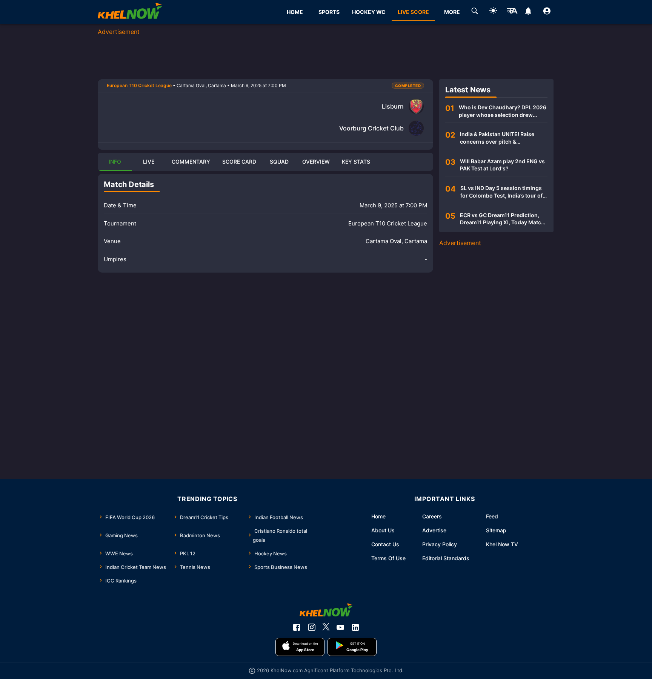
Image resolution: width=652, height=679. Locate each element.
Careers (432, 516)
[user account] (547, 12)
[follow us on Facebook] (296, 627)
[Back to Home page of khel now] (130, 11)
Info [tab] (115, 161)
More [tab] (452, 12)
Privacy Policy (439, 544)
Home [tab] (295, 12)
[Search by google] (474, 12)
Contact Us (385, 544)
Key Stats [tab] (356, 161)
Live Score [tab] (413, 12)
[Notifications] (528, 12)
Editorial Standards (445, 558)
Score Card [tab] (239, 161)
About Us (383, 530)
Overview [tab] (316, 161)
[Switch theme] (493, 12)
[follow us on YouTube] (340, 627)
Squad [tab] (279, 161)
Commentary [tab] (191, 161)
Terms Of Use (388, 558)
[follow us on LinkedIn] (355, 627)
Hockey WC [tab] (369, 12)
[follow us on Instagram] (311, 627)
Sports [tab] (329, 12)
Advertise (434, 530)
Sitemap (496, 530)
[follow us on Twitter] (326, 627)
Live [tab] (148, 161)
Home (378, 516)
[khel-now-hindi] (512, 12)
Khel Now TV (502, 544)
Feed (492, 516)
